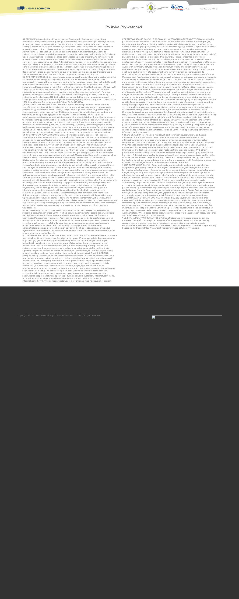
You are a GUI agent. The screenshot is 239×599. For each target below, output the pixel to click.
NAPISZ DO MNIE (208, 8)
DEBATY (135, 8)
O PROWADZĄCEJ (181, 8)
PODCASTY (115, 8)
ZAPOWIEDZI (155, 8)
